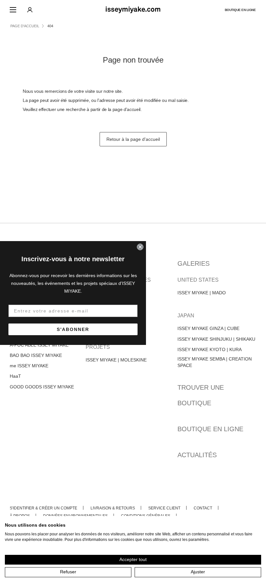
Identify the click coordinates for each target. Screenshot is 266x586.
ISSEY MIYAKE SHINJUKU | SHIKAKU (216, 339)
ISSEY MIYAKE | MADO (201, 292)
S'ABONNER (73, 329)
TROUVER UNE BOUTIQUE (200, 395)
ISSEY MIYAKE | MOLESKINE (116, 359)
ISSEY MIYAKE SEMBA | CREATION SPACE (214, 362)
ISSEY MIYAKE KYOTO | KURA (209, 349)
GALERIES (193, 263)
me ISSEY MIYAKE (29, 365)
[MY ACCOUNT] (29, 9)
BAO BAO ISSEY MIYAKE (36, 355)
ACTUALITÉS (197, 454)
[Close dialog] (140, 247)
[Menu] (12, 9)
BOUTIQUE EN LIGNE (240, 10)
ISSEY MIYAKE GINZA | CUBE (208, 328)
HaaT (15, 376)
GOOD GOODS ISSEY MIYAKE (42, 386)
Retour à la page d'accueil (133, 139)
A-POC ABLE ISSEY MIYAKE (39, 345)
